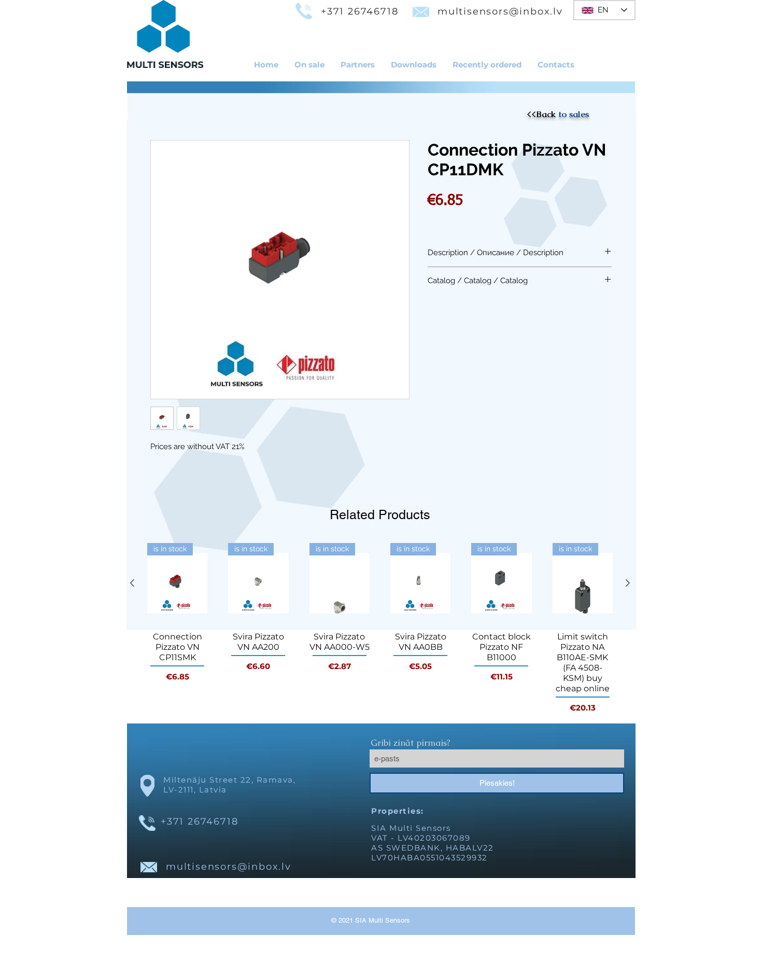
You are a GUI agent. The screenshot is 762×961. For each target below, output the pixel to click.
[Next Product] (628, 583)
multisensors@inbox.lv (500, 11)
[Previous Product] (132, 583)
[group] (380, 628)
